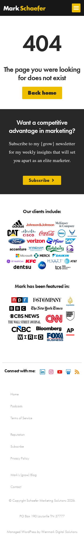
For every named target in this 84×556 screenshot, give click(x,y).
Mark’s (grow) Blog (23, 475)
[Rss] (77, 371)
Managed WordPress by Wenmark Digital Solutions (42, 531)
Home (14, 394)
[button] (76, 7)
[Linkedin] (42, 371)
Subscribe (17, 446)
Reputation (17, 434)
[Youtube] (59, 371)
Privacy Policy (19, 458)
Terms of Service (21, 418)
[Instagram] (51, 371)
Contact (15, 486)
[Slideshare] (68, 371)
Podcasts (16, 406)
